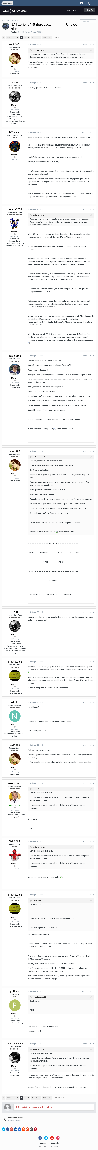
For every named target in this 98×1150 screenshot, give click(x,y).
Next (44, 37)
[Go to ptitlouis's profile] (15, 1005)
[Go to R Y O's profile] (15, 96)
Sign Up (90, 10)
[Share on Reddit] (23, 1129)
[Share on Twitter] (3, 1129)
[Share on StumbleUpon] (27, 1129)
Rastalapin (15, 355)
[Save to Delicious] (19, 1129)
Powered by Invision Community (49, 1146)
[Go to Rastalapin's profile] (15, 369)
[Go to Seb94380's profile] (15, 855)
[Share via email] (31, 1129)
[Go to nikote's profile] (15, 716)
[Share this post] (93, 45)
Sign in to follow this (11, 20)
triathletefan (15, 661)
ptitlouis (14, 991)
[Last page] (50, 37)
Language (43, 1143)
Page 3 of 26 (58, 37)
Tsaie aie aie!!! (15, 1043)
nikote (14, 702)
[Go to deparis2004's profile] (15, 223)
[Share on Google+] (11, 1129)
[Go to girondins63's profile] (15, 797)
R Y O (15, 82)
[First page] (3, 37)
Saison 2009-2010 (38, 32)
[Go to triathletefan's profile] (15, 675)
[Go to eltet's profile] (5, 26)
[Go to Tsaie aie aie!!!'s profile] (15, 1057)
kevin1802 (15, 44)
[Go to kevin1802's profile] (15, 58)
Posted (35, 44)
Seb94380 (15, 841)
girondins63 (14, 783)
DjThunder (14, 132)
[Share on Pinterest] (35, 1129)
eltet (15, 32)
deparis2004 (15, 209)
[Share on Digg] (15, 1129)
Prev (9, 37)
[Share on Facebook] (7, 1129)
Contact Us (55, 1143)
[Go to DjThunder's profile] (15, 146)
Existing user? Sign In (73, 10)
